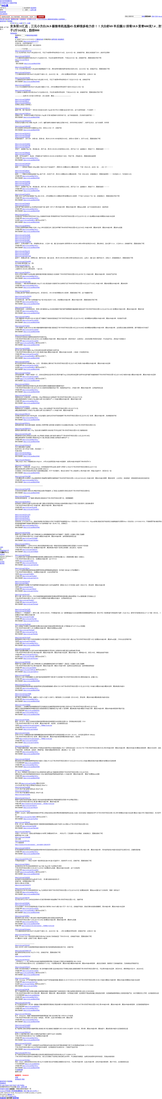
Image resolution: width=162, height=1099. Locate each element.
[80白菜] (4, 5)
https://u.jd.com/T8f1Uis (22, 265)
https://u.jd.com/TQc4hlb (26, 617)
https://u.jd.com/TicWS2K (23, 237)
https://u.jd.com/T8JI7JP (22, 898)
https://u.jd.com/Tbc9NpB (23, 624)
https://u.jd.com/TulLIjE (22, 989)
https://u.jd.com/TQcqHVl (31, 509)
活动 (153, 16)
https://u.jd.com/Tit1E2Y (22, 205)
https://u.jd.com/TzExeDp (22, 1002)
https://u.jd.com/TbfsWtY (22, 56)
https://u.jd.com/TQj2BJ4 (22, 144)
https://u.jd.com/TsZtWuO (22, 373)
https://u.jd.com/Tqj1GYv (30, 578)
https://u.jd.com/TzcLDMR (23, 694)
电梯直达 (18, 35)
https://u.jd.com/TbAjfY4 (22, 1027)
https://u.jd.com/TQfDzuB (23, 90)
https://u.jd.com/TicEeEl (22, 791)
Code (18, 1085)
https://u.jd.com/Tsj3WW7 (30, 740)
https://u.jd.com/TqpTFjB (22, 489)
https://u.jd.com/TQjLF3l (29, 602)
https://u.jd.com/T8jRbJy (22, 864)
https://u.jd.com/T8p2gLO (23, 460)
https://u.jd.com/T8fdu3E (22, 152)
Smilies (22, 1085)
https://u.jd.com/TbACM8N (23, 454)
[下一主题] (26, 23)
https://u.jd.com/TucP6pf (30, 819)
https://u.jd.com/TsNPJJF (22, 877)
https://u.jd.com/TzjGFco (30, 591)
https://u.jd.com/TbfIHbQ (22, 99)
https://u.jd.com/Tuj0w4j (29, 805)
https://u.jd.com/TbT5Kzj (22, 1060)
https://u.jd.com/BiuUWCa (30, 158)
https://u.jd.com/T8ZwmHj (23, 67)
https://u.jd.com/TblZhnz (27, 984)
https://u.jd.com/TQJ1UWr (23, 888)
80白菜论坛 (19, 1091)
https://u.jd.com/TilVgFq (22, 841)
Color (3, 1085)
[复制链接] (13, 33)
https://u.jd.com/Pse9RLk (27, 220)
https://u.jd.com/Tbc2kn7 (30, 658)
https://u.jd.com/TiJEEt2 (22, 384)
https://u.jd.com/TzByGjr (22, 108)
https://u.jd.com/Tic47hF (29, 619)
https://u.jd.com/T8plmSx (22, 496)
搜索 (143, 16)
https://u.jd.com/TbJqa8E (22, 675)
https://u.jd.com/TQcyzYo (22, 514)
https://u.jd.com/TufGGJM (23, 256)
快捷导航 (3, 12)
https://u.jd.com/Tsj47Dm (22, 532)
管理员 (2, 554)
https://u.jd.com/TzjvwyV (22, 798)
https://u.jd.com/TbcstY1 (22, 518)
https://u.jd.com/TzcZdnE (22, 235)
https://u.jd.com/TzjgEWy (22, 194)
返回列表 (3, 21)
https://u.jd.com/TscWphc (22, 811)
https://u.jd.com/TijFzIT (22, 254)
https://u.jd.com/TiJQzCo (22, 423)
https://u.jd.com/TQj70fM (22, 154)
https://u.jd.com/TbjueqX (22, 555)
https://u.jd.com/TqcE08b (22, 787)
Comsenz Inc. (12, 1096)
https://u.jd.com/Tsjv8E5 (26, 561)
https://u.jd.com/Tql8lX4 (22, 316)
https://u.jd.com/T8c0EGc (22, 272)
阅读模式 (61, 39)
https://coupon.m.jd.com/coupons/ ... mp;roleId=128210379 (32, 844)
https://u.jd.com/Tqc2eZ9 (22, 649)
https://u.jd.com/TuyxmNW (30, 218)
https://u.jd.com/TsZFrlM (22, 137)
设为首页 (3, 1)
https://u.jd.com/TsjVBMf (29, 538)
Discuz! (10, 1094)
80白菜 (3, 14)
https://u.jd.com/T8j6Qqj (22, 147)
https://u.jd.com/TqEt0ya (22, 406)
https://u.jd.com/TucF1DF (22, 609)
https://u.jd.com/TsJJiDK (22, 348)
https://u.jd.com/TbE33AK (23, 395)
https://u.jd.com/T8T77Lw (23, 1053)
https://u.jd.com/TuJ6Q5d (22, 848)
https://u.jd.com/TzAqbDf (22, 1025)
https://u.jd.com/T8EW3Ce (23, 428)
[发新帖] (9, 21)
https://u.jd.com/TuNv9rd (22, 934)
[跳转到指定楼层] (31, 35)
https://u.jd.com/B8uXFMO (32, 63)
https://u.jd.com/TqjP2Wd (22, 163)
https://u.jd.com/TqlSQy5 (30, 671)
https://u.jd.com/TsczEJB (29, 507)
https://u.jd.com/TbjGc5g (29, 563)
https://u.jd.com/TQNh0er (22, 705)
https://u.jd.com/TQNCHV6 (23, 307)
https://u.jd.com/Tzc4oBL (22, 794)
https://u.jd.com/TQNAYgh (23, 51)
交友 (156, 16)
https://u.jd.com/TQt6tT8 (22, 203)
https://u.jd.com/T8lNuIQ (22, 822)
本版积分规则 (4, 1089)
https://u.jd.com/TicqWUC (23, 501)
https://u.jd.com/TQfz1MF (23, 476)
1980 (1, 547)
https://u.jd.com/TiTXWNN (23, 1043)
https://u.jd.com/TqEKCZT (23, 950)
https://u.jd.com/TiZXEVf (22, 133)
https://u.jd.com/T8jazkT (22, 770)
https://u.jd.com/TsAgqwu (22, 72)
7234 (1, 550)
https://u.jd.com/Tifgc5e (22, 60)
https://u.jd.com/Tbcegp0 (30, 604)
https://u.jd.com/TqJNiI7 (22, 361)
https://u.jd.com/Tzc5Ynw (31, 621)
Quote (14, 1085)
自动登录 (27, 8)
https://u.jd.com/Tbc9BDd (23, 611)
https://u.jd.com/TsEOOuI (22, 956)
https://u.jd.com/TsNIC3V (22, 905)
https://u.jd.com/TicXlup (22, 298)
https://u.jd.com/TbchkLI (26, 600)
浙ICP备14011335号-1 (31, 1091)
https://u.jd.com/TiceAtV (22, 594)
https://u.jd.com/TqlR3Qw (23, 831)
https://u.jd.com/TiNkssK (22, 695)
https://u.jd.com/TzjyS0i (22, 165)
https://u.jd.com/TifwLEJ (22, 251)
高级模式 (3, 1083)
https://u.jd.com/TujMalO (30, 551)
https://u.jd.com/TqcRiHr (28, 783)
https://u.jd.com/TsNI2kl (22, 903)
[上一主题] (18, 23)
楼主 (16, 37)
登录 (18, 1087)
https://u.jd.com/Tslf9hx (30, 986)
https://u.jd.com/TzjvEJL (22, 733)
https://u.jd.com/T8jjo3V (30, 807)
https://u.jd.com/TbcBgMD (23, 242)
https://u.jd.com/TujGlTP (22, 581)
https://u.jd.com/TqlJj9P (29, 826)
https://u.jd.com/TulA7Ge (29, 982)
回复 (16, 1077)
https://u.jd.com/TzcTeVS (22, 238)
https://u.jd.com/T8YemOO (23, 121)
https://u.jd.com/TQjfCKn (22, 172)
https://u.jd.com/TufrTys (22, 214)
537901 (2, 561)
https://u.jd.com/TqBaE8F (22, 126)
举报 (22, 1079)
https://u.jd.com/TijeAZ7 (22, 959)
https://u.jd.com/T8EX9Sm (23, 1014)
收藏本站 (9, 1)
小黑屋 (12, 1091)
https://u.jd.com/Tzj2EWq (31, 742)
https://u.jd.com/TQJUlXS (23, 335)
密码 (1, 10)
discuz (160, 16)
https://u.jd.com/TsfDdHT (22, 85)
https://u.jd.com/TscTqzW (22, 637)
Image (7, 1085)
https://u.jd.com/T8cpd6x (27, 656)
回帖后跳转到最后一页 (23, 1089)
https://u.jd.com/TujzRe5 (29, 576)
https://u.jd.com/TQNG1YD (23, 859)
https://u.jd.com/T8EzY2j (22, 414)
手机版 (8, 1091)
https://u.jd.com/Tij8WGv (22, 544)
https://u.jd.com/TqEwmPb (23, 434)
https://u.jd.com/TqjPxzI (22, 170)
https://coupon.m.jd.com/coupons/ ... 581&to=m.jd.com (37, 803)
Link (10, 1085)
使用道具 (18, 1079)
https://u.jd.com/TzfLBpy (30, 540)
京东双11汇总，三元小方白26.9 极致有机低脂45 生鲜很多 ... (46, 19)
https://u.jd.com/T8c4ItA (30, 634)
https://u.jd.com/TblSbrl (29, 668)
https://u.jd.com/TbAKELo (23, 453)
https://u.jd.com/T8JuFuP (22, 759)
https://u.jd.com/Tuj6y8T (29, 727)
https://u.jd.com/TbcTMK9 (28, 817)
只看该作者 (39, 39)
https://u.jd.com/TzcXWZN (23, 296)
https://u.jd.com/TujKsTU (29, 549)
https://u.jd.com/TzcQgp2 (22, 519)
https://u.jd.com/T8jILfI (29, 589)
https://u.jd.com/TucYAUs (30, 654)
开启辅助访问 (4, 3)
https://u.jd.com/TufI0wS (22, 253)
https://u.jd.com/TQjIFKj (26, 574)
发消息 (2, 563)
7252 (4, 550)
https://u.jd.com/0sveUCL (31, 41)
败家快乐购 (14, 19)
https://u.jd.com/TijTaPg (22, 719)
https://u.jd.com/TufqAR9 (22, 465)
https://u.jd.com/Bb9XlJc (32, 710)
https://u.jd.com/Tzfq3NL (22, 78)
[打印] (12, 23)
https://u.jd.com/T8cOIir (22, 516)
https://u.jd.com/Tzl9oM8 (22, 837)
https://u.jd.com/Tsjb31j (26, 587)
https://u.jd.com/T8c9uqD (26, 630)
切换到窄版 (13, 3)
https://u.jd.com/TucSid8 (22, 240)
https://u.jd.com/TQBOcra (23, 113)
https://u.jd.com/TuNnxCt (22, 967)
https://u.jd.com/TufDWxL (23, 103)
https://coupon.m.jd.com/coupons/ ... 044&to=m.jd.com (37, 925)
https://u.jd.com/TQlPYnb (27, 670)
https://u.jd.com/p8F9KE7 (22, 226)
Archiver (2, 1091)
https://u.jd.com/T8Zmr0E (22, 135)
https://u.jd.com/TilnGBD (30, 828)
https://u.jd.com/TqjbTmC (31, 565)
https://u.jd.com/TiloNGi (22, 746)
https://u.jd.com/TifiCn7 (22, 101)
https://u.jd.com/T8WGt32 (23, 1032)
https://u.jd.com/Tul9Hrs (22, 916)
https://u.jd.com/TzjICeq (22, 568)
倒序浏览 (54, 39)
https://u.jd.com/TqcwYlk (22, 684)
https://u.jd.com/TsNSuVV (23, 885)
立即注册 (33, 10)
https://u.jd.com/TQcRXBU (27, 641)
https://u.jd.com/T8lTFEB (22, 662)
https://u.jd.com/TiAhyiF (22, 945)
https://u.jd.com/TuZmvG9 (23, 445)
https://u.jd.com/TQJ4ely (22, 326)
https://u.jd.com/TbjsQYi (22, 291)
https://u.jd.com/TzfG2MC (23, 282)
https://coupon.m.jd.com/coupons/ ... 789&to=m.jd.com (35, 725)
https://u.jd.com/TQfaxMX (23, 261)
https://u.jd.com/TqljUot (22, 978)
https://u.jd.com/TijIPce (22, 583)
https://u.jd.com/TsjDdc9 (30, 729)
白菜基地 (23, 19)
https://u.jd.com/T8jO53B (22, 145)
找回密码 (33, 8)
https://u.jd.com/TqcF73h (29, 632)
